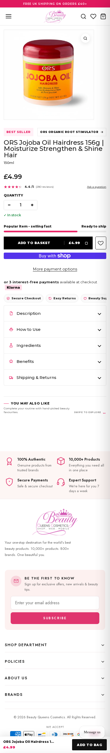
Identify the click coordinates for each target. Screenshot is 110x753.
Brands (13, 694)
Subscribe (55, 618)
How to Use (29, 329)
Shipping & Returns (36, 377)
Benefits (25, 361)
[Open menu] (8, 16)
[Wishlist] (93, 16)
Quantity (13, 195)
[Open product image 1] (49, 75)
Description (29, 313)
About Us (16, 678)
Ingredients (29, 345)
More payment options (55, 269)
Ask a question (96, 187)
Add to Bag (89, 745)
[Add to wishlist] (100, 243)
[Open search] (83, 16)
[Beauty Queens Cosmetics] (55, 16)
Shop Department (26, 645)
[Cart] (103, 16)
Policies (15, 661)
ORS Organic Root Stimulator (69, 132)
